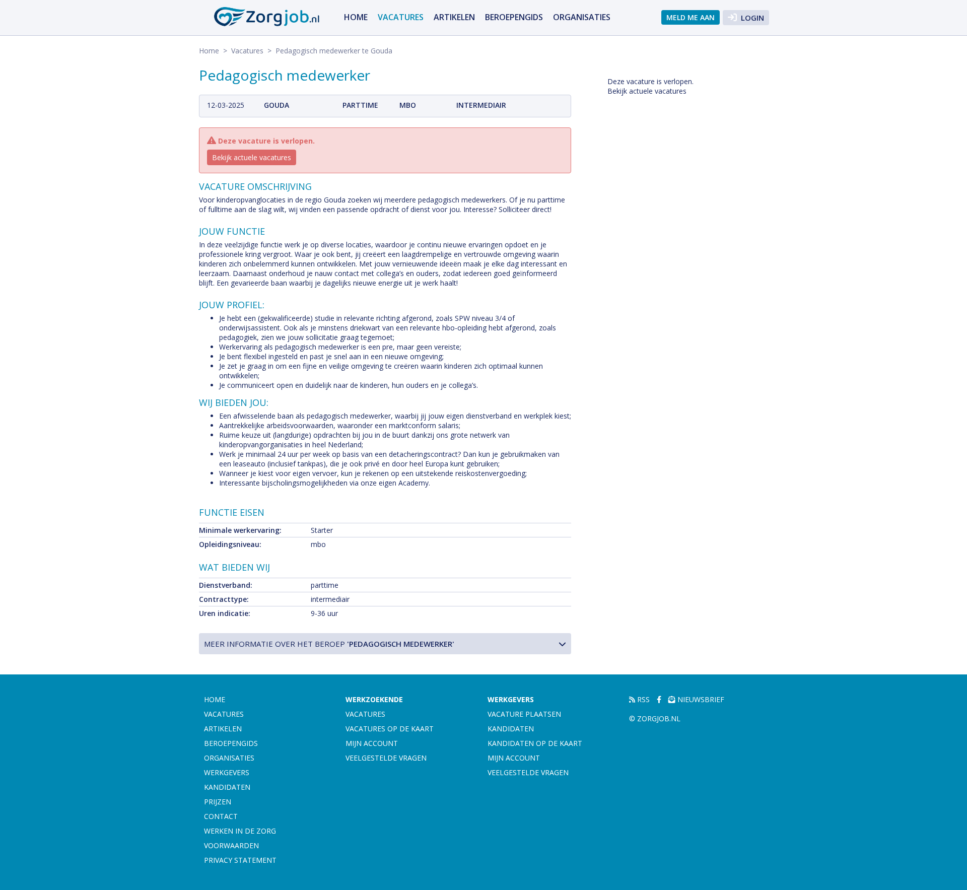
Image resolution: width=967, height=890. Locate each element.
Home (356, 17)
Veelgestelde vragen (386, 758)
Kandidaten (227, 787)
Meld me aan (690, 17)
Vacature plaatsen (524, 714)
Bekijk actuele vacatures (251, 157)
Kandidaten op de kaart (535, 743)
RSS (642, 699)
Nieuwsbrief (699, 699)
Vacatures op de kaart (390, 728)
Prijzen (217, 801)
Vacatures (401, 17)
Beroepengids (514, 17)
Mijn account (372, 743)
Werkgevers (226, 772)
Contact (221, 816)
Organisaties (581, 17)
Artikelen (454, 17)
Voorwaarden (231, 845)
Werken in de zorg (240, 831)
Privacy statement (240, 860)
